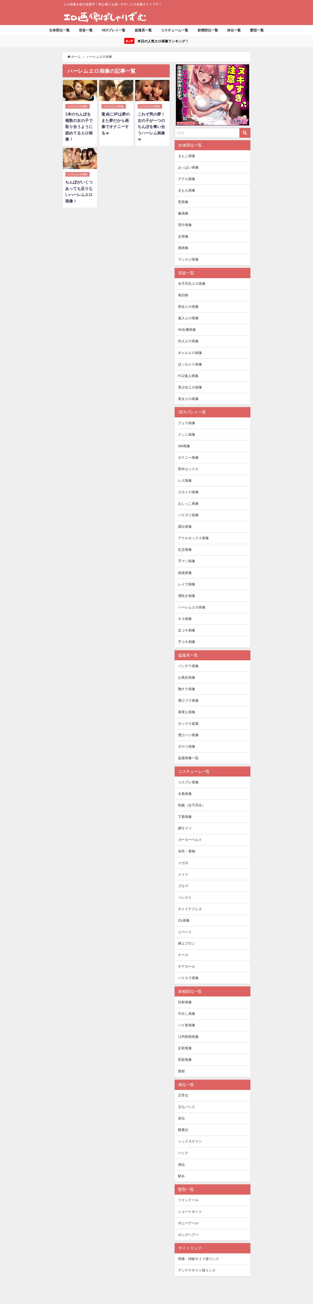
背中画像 (185, 225)
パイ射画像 (186, 1025)
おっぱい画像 (188, 167)
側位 (181, 1164)
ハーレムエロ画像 (77, 106)
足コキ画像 (186, 630)
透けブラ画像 (188, 700)
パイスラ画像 (188, 978)
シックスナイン (190, 1141)
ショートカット (190, 1211)
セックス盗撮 (188, 723)
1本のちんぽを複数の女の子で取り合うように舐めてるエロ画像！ (79, 126)
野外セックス (188, 469)
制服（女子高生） (191, 805)
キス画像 (185, 618)
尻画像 (183, 202)
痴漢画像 (185, 572)
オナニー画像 (188, 457)
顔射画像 (185, 1002)
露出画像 (185, 526)
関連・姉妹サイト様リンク (198, 1258)
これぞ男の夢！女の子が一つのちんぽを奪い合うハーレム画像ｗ (151, 126)
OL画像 (184, 920)
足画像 (183, 236)
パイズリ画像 (188, 515)
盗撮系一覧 (143, 30)
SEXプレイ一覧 (113, 30)
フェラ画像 (186, 423)
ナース (183, 955)
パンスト (185, 897)
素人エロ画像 (188, 318)
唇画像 (183, 248)
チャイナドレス (190, 909)
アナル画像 (186, 179)
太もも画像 (186, 190)
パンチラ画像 (188, 666)
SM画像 (184, 446)
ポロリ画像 (186, 746)
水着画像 (185, 793)
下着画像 (185, 816)
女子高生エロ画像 (191, 283)
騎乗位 (183, 1130)
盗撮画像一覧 (188, 758)
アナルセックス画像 (193, 538)
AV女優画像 (187, 329)
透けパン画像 (188, 735)
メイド (183, 874)
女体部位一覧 (59, 30)
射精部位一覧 (208, 30)
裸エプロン (186, 943)
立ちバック (186, 1107)
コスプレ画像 (188, 782)
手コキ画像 (186, 641)
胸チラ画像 (186, 689)
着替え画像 (186, 712)
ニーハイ (185, 932)
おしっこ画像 (188, 503)
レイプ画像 (186, 584)
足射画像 (185, 1048)
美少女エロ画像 (190, 387)
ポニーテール (188, 1223)
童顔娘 (183, 295)
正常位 (183, 1095)
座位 (181, 1118)
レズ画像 (185, 480)
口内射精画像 (188, 1036)
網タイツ (185, 828)
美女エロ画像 (188, 398)
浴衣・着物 (186, 851)
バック (183, 1153)
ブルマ (183, 886)
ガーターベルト (190, 839)
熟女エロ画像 (188, 306)
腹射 (181, 1071)
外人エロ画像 (188, 341)
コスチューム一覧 (174, 30)
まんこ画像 (186, 156)
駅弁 (181, 1176)
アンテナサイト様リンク (197, 1270)
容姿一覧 (86, 30)
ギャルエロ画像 (190, 353)
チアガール (186, 966)
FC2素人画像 (188, 375)
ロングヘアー (188, 1234)
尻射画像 (185, 1059)
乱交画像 (185, 549)
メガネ (183, 863)
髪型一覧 (257, 30)
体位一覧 (234, 30)
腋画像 (183, 213)
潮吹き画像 (186, 595)
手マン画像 (186, 561)
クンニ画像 (186, 434)
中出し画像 (186, 1013)
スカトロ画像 (188, 492)
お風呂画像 (186, 677)
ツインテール (188, 1200)
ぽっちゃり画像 (190, 364)
